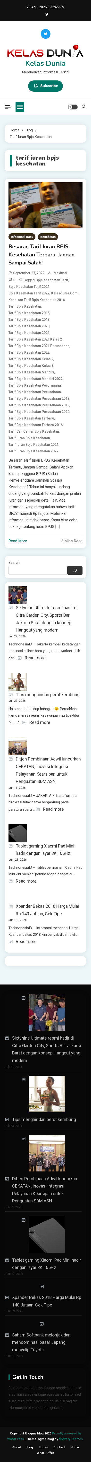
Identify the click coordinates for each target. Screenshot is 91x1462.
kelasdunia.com (64, 293)
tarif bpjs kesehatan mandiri (31, 372)
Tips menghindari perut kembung (48, 694)
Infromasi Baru (22, 237)
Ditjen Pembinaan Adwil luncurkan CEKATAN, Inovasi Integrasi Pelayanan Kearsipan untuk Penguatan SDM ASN (48, 770)
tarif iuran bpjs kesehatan (29, 438)
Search (14, 562)
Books (43, 1447)
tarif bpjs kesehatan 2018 (29, 320)
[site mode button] (73, 107)
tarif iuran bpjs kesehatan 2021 (33, 445)
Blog (29, 1447)
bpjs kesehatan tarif (52, 280)
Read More (17, 541)
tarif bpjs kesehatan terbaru (31, 418)
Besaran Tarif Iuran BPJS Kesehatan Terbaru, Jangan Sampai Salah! (41, 254)
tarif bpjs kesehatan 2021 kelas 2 (35, 339)
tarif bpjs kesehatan (24, 306)
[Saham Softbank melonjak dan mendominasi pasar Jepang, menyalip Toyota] (43, 1324)
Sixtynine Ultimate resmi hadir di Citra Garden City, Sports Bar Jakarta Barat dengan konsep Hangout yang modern (46, 619)
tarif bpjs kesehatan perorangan (34, 385)
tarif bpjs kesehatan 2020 (29, 326)
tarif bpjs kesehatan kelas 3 (30, 366)
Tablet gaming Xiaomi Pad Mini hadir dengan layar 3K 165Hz (45, 849)
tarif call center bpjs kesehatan (33, 431)
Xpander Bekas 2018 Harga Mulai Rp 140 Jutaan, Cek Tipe (47, 910)
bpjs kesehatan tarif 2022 (29, 293)
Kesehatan (48, 237)
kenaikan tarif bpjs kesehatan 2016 (36, 300)
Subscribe (49, 86)
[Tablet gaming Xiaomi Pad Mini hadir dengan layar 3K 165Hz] (43, 1234)
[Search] (75, 570)
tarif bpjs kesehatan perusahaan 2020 (38, 412)
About (16, 1447)
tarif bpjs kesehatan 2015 (29, 313)
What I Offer (45, 1453)
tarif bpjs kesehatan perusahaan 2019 (38, 405)
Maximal (60, 273)
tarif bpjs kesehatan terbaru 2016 (35, 425)
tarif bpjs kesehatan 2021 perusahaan (38, 346)
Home (74, 1447)
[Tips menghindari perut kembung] (43, 1094)
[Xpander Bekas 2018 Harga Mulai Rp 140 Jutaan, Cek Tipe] (43, 1286)
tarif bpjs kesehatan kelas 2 (30, 359)
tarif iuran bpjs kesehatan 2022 (33, 451)
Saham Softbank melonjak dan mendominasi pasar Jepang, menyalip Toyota (41, 1342)
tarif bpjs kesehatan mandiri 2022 (35, 379)
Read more (35, 658)
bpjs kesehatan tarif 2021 (29, 287)
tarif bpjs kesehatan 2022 (29, 352)
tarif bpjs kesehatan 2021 (29, 333)
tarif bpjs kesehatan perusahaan (34, 392)
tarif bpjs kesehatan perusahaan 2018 (38, 398)
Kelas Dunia (45, 63)
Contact (59, 1447)
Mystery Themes (71, 1439)
